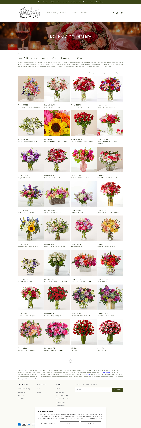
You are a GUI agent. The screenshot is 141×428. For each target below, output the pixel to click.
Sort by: (92, 73)
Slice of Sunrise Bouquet (106, 247)
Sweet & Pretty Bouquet (26, 316)
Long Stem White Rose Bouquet (56, 281)
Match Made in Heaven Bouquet (109, 212)
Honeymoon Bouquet (52, 178)
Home (19, 54)
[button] (64, 13)
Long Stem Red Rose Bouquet (82, 141)
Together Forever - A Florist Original (107, 142)
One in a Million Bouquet (27, 384)
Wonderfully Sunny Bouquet (28, 247)
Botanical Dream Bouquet (80, 316)
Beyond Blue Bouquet (26, 281)
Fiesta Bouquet (102, 281)
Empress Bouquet (77, 212)
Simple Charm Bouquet (52, 212)
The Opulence (102, 350)
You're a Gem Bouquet (105, 316)
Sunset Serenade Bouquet (27, 350)
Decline (91, 423)
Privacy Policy (97, 418)
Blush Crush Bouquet (52, 107)
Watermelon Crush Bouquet (81, 178)
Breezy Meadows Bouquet (27, 212)
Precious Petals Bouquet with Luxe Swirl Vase (110, 420)
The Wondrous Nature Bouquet (29, 107)
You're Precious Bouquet (80, 107)
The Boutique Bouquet (52, 384)
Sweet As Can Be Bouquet (53, 350)
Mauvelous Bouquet (104, 384)
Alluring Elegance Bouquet (27, 141)
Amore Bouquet (76, 247)
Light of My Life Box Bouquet (81, 281)
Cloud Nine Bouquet (78, 384)
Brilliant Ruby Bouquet (52, 316)
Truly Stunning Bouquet (106, 107)
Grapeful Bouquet (24, 178)
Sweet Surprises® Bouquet (107, 178)
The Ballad (74, 350)
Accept (69, 423)
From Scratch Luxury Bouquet (55, 247)
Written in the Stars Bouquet (28, 419)
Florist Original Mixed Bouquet (55, 141)
